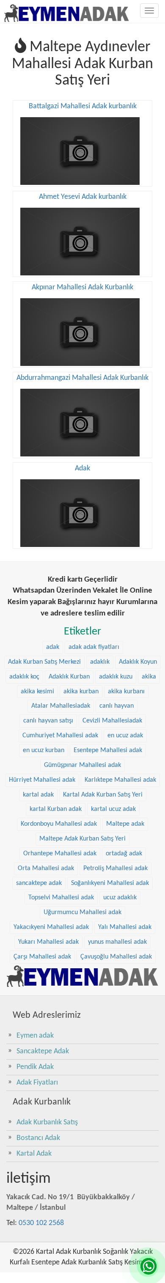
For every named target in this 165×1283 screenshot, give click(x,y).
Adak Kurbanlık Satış (47, 1122)
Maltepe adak (125, 824)
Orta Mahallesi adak (46, 868)
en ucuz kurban (43, 750)
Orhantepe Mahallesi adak (59, 853)
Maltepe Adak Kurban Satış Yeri (82, 838)
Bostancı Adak (38, 1138)
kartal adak (38, 794)
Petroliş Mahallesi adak (115, 868)
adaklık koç (24, 676)
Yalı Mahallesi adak (124, 927)
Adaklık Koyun (138, 662)
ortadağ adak (124, 853)
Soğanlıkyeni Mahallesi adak (110, 883)
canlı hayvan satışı (48, 720)
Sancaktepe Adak (42, 1051)
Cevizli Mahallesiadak (112, 720)
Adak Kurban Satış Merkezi (44, 662)
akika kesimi (37, 691)
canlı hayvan (116, 706)
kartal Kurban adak (56, 809)
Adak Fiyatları (37, 1083)
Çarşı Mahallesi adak (42, 956)
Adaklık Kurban (69, 676)
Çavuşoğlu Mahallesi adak (116, 956)
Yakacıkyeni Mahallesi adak (51, 927)
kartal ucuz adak (113, 809)
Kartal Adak (34, 1154)
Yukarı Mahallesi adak (48, 942)
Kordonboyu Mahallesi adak (59, 824)
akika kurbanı (126, 691)
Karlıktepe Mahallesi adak (120, 780)
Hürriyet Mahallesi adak (42, 780)
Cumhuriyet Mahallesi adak (60, 735)
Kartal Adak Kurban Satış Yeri (103, 794)
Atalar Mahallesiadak (60, 706)
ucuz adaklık (120, 897)
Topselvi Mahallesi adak (61, 897)
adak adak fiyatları (94, 647)
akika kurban (81, 691)
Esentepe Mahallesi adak (108, 750)
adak (52, 647)
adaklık (100, 662)
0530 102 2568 (41, 1223)
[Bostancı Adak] (82, 976)
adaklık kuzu (115, 676)
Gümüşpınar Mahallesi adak (82, 765)
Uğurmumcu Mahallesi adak (82, 912)
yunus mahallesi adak (117, 942)
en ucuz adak (125, 735)
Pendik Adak (35, 1067)
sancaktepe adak (39, 883)
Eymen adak (35, 1036)
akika (149, 676)
